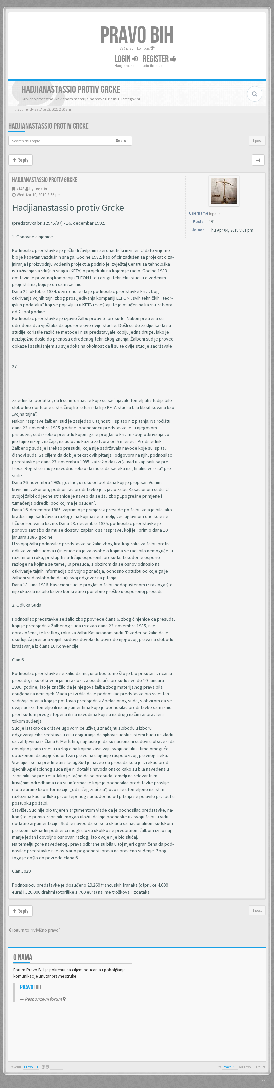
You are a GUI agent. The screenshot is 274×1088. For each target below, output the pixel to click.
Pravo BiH (230, 1067)
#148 (20, 188)
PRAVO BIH (137, 35)
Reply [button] (22, 160)
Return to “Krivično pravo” (36, 930)
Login (123, 59)
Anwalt (56, 1067)
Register (156, 59)
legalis (40, 188)
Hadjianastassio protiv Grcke (48, 126)
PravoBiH (31, 1067)
